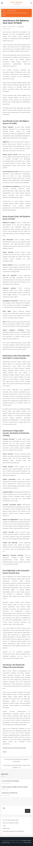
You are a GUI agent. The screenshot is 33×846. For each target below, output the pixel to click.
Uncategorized (21, 26)
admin (5, 26)
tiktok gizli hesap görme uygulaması (13, 831)
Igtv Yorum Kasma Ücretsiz (11, 823)
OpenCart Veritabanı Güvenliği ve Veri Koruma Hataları (15, 787)
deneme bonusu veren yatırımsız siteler (14, 747)
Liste (4, 825)
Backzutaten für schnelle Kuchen (9, 792)
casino (4, 751)
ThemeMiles (27, 842)
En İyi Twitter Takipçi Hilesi (10, 820)
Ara (4, 808)
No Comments (7, 28)
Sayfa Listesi (6, 828)
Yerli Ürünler (17, 2)
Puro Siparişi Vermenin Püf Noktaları (10, 781)
